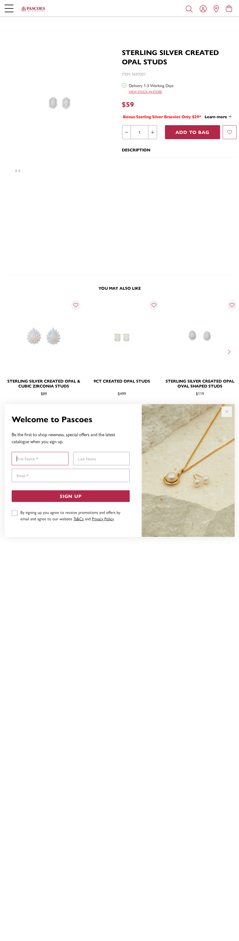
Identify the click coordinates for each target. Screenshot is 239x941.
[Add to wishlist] (230, 132)
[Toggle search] (190, 8)
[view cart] (229, 8)
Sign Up (71, 496)
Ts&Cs (78, 518)
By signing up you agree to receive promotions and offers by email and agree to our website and (70, 515)
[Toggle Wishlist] (75, 305)
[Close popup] (227, 411)
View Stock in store (145, 91)
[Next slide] (229, 351)
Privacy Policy (103, 518)
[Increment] (152, 132)
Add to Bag (192, 132)
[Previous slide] (9, 351)
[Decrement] (126, 132)
